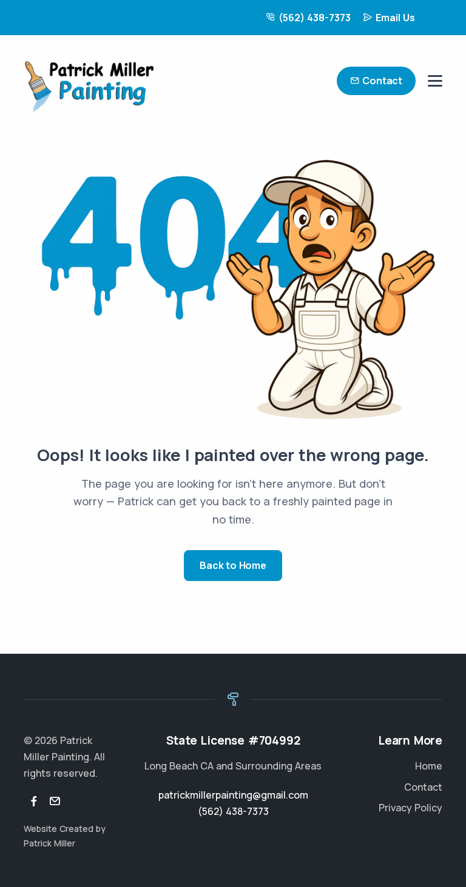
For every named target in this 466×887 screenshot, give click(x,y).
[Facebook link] (34, 801)
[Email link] (55, 801)
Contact (382, 80)
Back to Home (233, 565)
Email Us (395, 17)
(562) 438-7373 (315, 17)
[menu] (435, 81)
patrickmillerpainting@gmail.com (233, 795)
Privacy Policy (410, 807)
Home (428, 765)
